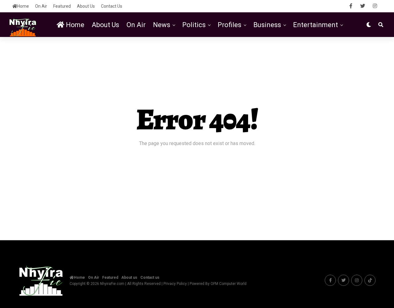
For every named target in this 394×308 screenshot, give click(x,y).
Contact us (111, 6)
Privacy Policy (175, 284)
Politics (194, 25)
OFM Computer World (229, 284)
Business (267, 25)
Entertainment (315, 25)
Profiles (229, 25)
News (161, 25)
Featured (62, 6)
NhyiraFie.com (112, 284)
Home (23, 6)
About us (86, 6)
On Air (41, 6)
